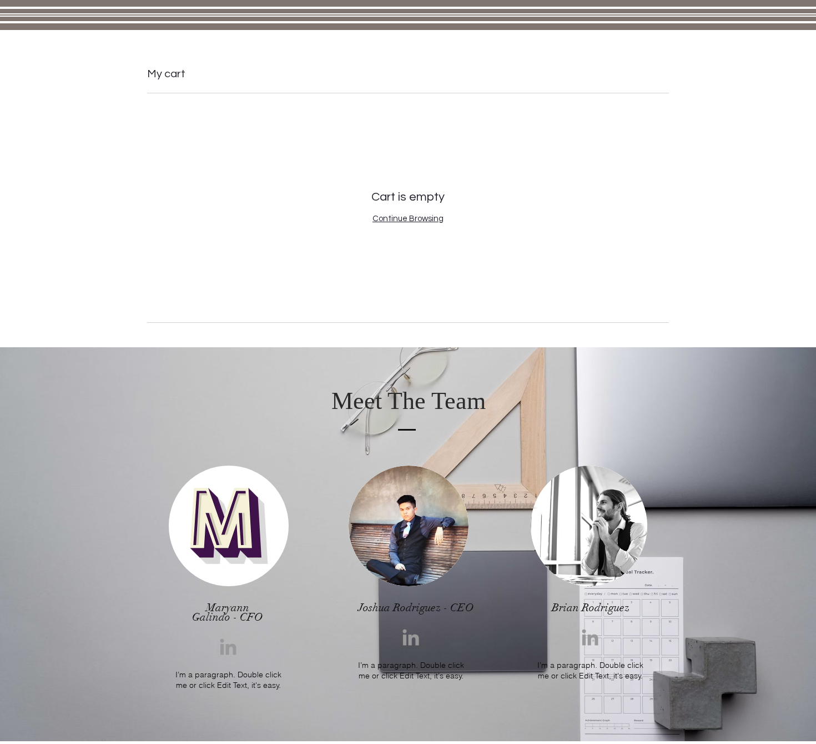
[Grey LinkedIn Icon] (228, 646)
